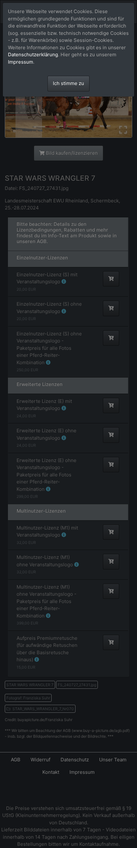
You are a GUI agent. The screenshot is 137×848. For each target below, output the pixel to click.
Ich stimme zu (68, 83)
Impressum (20, 62)
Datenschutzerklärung (33, 54)
